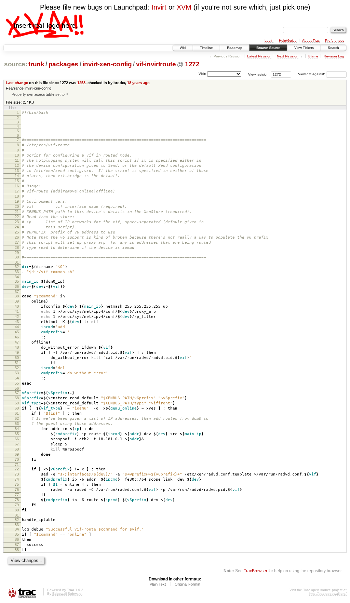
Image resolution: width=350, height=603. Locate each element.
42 (17, 316)
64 (17, 429)
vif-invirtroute (156, 64)
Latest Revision (259, 56)
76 (17, 489)
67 (17, 444)
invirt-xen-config (107, 64)
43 (17, 322)
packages (63, 64)
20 (17, 206)
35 (17, 281)
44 (17, 327)
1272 (192, 64)
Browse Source (268, 48)
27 (17, 242)
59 (17, 403)
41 (17, 311)
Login (269, 40)
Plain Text (158, 584)
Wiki (183, 48)
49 (17, 352)
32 (17, 267)
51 (17, 363)
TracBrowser (255, 570)
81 (17, 515)
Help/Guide (288, 40)
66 (17, 439)
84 (17, 529)
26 (17, 237)
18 (17, 196)
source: (15, 64)
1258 (81, 83)
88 (17, 550)
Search (333, 48)
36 (17, 286)
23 (17, 222)
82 (17, 520)
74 (17, 479)
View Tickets (304, 48)
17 (17, 191)
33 (17, 272)
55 (17, 383)
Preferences (334, 40)
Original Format (187, 584)
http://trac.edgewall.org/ (328, 593)
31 (17, 262)
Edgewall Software (67, 593)
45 (17, 332)
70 (17, 459)
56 (17, 388)
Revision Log (334, 56)
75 (17, 484)
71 (17, 465)
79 (17, 505)
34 (17, 277)
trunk (36, 64)
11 (17, 160)
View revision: (259, 74)
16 (17, 186)
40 (17, 306)
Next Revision (287, 56)
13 (17, 171)
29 (17, 253)
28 (17, 247)
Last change (17, 83)
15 (17, 181)
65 (17, 434)
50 (17, 358)
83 (17, 525)
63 (17, 423)
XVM (184, 7)
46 (17, 337)
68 (17, 449)
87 (17, 544)
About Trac (311, 40)
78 (17, 500)
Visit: (202, 74)
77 (17, 495)
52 (17, 368)
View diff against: (312, 74)
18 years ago (138, 83)
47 (17, 342)
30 (17, 257)
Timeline (206, 48)
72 (17, 469)
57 (17, 393)
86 (17, 539)
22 (17, 217)
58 (17, 398)
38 (17, 296)
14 (17, 176)
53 (17, 373)
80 (17, 510)
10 (17, 155)
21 (17, 212)
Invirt (158, 7)
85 (17, 534)
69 (17, 454)
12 (17, 165)
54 (17, 378)
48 (17, 347)
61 (17, 413)
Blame (313, 56)
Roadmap (234, 48)
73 (17, 474)
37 (17, 292)
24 (17, 227)
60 (17, 408)
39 (17, 301)
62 (17, 418)
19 (17, 201)
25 (17, 232)
